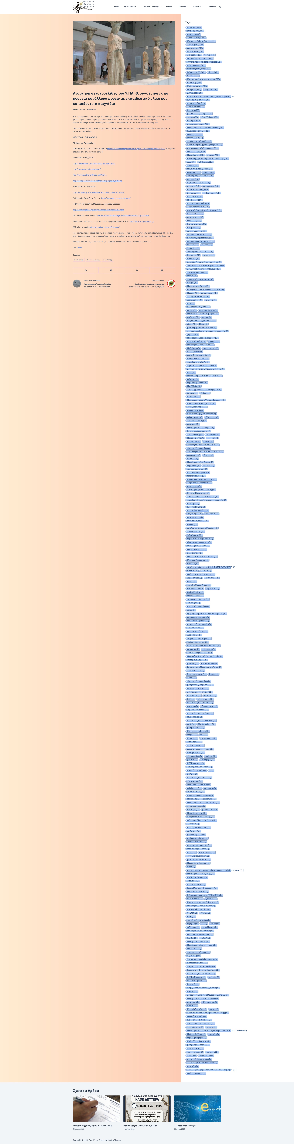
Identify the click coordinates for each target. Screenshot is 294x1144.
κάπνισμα (193, 649)
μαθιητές (192, 1066)
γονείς (209, 55)
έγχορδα (192, 924)
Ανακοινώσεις (93, 260)
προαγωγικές (208, 738)
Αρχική (116, 7)
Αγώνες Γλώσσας (196, 420)
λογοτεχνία (212, 434)
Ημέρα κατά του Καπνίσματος (201, 556)
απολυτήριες (194, 742)
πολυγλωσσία (206, 852)
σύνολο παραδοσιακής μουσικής (204, 62)
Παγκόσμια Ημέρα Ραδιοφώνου (202, 338)
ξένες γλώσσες (195, 792)
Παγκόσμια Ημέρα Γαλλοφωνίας (202, 802)
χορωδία (192, 334)
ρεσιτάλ (192, 760)
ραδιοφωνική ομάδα (198, 124)
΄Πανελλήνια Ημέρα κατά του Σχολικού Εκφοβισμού (211, 1070)
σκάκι (215, 924)
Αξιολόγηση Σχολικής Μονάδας (202, 528)
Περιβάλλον (194, 200)
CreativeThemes (114, 1140)
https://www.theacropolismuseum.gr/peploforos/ (94, 163)
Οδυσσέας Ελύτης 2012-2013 (201, 820)
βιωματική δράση (196, 341)
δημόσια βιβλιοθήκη (197, 710)
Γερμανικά (193, 465)
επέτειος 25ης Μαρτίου (199, 234)
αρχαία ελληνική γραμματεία (201, 320)
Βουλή (208, 441)
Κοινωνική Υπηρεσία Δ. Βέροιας (202, 902)
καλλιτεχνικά (194, 553)
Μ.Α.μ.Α (192, 738)
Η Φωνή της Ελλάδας (198, 849)
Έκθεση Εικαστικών (197, 642)
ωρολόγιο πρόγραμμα (198, 827)
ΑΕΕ (191, 162)
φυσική (191, 524)
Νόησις (191, 735)
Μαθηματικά (194, 196)
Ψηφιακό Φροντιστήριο (198, 638)
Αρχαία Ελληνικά (196, 231)
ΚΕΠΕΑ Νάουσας (196, 977)
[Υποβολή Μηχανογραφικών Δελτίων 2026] (96, 1108)
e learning (78, 260)
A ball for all (193, 635)
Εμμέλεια (211, 89)
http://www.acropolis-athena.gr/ (87, 169)
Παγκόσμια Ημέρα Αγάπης (200, 874)
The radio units (195, 1027)
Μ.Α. (203, 735)
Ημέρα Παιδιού (195, 596)
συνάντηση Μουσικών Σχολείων (202, 445)
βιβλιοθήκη (213, 588)
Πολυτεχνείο (194, 134)
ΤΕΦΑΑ (205, 938)
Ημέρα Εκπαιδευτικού (198, 863)
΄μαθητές (193, 248)
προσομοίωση (195, 434)
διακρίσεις (194, 55)
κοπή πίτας (212, 578)
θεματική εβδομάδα (197, 383)
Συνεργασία (194, 93)
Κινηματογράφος (196, 224)
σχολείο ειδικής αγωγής (199, 624)
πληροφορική (211, 348)
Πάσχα (191, 276)
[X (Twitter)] (111, 270)
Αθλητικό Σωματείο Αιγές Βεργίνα (203, 210)
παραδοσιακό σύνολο (198, 362)
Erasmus (192, 458)
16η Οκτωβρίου (206, 724)
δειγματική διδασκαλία (198, 785)
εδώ (80, 247)
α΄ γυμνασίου (205, 699)
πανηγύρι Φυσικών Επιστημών (202, 496)
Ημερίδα (192, 293)
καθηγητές (194, 89)
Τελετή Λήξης (194, 535)
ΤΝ (204, 924)
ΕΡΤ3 (191, 867)
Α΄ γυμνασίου (195, 217)
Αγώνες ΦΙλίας (195, 745)
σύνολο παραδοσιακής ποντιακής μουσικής (207, 331)
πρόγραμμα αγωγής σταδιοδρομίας (204, 389)
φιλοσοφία (209, 649)
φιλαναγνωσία (195, 588)
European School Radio (201, 41)
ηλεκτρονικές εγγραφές (199, 542)
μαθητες (211, 756)
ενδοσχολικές (194, 417)
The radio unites (195, 670)
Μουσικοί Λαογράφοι (197, 560)
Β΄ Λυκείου (212, 417)
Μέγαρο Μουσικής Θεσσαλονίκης (203, 645)
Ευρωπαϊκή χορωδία (197, 358)
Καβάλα (192, 1006)
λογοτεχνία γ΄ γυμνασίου (199, 767)
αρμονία (213, 155)
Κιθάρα (191, 282)
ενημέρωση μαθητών (198, 941)
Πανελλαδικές (210, 117)
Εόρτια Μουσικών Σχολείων (201, 403)
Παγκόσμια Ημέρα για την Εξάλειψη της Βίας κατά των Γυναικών (217, 1030)
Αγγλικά (192, 179)
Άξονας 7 (192, 984)
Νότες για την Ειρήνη (198, 286)
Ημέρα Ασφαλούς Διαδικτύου (201, 799)
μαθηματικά (211, 514)
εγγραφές (193, 1002)
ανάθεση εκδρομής (197, 189)
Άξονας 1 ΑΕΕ (196, 72)
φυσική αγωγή (195, 410)
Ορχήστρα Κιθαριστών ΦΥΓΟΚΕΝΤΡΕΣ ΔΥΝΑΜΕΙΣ (211, 567)
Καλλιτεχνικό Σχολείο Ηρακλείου (203, 970)
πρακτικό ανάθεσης (197, 521)
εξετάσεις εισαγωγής (198, 69)
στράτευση (193, 956)
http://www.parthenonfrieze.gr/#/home (90, 175)
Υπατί (214, 1009)
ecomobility (194, 220)
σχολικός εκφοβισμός (198, 182)
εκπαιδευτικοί (194, 300)
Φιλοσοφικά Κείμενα (197, 688)
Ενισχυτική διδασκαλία (198, 431)
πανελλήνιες (210, 927)
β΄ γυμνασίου (209, 809)
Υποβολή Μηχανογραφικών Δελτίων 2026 (92, 1126)
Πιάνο (203, 324)
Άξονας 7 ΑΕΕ (194, 1048)
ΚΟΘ (190, 372)
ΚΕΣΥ (191, 852)
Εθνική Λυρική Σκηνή (198, 731)
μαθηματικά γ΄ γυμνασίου (199, 685)
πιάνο (191, 678)
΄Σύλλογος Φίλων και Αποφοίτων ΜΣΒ (205, 265)
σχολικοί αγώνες (196, 806)
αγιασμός (193, 186)
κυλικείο (214, 977)
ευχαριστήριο (194, 578)
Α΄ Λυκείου (193, 831)
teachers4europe (196, 476)
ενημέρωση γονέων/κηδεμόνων (202, 998)
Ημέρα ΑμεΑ (194, 948)
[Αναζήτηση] (220, 7)
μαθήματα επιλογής (197, 838)
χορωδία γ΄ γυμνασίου (198, 920)
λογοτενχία (193, 603)
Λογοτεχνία (195, 44)
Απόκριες (192, 317)
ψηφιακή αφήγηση (196, 1038)
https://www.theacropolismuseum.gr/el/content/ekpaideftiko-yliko (136, 149)
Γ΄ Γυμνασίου (211, 193)
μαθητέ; (192, 774)
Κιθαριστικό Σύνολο (197, 131)
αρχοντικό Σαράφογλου (199, 1059)
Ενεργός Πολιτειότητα (198, 493)
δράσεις (192, 393)
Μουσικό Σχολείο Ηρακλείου (201, 973)
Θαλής (191, 581)
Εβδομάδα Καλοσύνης (198, 1041)
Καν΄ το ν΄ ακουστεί (198, 100)
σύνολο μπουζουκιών (198, 856)
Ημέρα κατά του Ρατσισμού (200, 574)
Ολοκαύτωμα (209, 1002)
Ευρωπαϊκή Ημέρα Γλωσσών (201, 414)
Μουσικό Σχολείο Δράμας (199, 713)
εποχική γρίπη (195, 517)
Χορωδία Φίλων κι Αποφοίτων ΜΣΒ (204, 262)
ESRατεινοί (206, 162)
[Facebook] (86, 270)
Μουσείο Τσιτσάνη (196, 1009)
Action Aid (193, 824)
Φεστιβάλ (193, 120)
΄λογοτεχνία (206, 1055)
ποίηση (192, 165)
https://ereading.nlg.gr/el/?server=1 (105, 227)
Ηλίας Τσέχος (194, 717)
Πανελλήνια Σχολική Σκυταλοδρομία (204, 656)
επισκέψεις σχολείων (198, 617)
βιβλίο (205, 393)
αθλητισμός (193, 441)
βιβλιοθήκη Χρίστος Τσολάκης (201, 327)
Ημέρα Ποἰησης (196, 151)
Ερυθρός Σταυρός (196, 770)
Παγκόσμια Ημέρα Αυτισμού (201, 906)
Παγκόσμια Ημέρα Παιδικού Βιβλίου (204, 127)
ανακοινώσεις (194, 899)
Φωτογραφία (194, 781)
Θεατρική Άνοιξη (208, 310)
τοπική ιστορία (195, 1052)
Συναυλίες (193, 193)
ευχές (191, 610)
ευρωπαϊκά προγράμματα (200, 539)
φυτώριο (192, 564)
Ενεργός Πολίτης (196, 507)
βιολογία (211, 300)
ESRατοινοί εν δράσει (198, 307)
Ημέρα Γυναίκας (195, 1073)
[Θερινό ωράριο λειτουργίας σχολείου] (147, 1108)
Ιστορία (209, 255)
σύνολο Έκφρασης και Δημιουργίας (204, 145)
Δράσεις (169, 7)
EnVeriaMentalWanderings (200, 795)
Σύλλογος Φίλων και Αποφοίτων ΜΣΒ (205, 452)
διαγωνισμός (194, 514)
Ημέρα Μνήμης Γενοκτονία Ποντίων (204, 376)
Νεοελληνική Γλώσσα (198, 546)
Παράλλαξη (193, 386)
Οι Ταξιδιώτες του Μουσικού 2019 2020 (205, 289)
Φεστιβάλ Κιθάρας (196, 660)
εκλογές (214, 1034)
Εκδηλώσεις (195, 51)
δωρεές (208, 172)
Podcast (214, 341)
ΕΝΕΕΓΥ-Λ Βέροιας (197, 877)
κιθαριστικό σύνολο (197, 631)
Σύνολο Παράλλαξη (197, 207)
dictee (191, 324)
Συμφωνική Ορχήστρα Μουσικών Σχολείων (207, 995)
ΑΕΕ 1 (191, 1055)
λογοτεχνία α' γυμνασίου (199, 692)
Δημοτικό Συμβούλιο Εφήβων (201, 365)
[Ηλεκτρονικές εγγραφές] (197, 1108)
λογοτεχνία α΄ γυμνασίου (200, 251)
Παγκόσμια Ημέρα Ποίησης (200, 427)
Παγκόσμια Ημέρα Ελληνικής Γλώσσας (205, 400)
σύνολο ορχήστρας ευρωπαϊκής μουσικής (207, 158)
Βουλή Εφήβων (195, 752)
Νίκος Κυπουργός (196, 813)
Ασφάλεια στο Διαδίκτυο (199, 483)
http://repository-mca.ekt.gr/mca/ (116, 198)
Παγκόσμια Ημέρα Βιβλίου (200, 345)
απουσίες (192, 881)
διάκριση (192, 379)
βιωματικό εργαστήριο (199, 113)
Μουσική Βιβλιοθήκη (197, 510)
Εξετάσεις (193, 255)
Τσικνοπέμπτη (209, 706)
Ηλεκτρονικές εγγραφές (185, 1126)
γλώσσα (211, 899)
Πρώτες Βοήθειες (196, 1034)
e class (207, 245)
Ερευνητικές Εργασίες (198, 909)
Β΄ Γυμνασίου (195, 213)
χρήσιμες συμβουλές (197, 599)
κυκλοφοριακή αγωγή (198, 621)
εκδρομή (213, 438)
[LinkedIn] (162, 270)
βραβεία (192, 663)
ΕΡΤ (190, 303)
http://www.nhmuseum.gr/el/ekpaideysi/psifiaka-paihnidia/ (123, 215)
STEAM (192, 913)
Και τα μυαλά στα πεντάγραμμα (203, 79)
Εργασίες (192, 258)
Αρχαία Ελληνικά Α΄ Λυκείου (201, 966)
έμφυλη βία (193, 455)
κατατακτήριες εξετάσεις (200, 238)
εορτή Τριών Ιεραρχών (198, 355)
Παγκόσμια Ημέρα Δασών (200, 462)
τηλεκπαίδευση (195, 531)
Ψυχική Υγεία (194, 351)
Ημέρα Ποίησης (195, 438)
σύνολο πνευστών (196, 407)
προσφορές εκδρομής (198, 952)
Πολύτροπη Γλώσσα (197, 891)
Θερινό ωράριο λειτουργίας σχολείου (140, 1126)
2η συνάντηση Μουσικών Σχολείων (204, 667)
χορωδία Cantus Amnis (198, 585)
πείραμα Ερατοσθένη (198, 296)
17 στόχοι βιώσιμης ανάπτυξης (202, 1063)
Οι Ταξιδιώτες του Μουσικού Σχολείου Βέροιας (210, 96)
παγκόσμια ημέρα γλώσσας (201, 489)
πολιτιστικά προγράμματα (200, 279)
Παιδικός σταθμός (196, 1016)
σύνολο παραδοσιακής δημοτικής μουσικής (207, 1013)
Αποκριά (192, 706)
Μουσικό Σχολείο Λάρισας (200, 703)
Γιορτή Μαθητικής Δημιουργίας (201, 888)
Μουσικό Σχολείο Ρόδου (199, 777)
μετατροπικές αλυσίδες (198, 845)
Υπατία (205, 913)
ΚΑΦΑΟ (192, 991)
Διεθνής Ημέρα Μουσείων (200, 749)
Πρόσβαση (193, 348)
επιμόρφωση (210, 186)
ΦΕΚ (190, 916)
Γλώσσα (193, 110)
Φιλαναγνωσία (196, 65)
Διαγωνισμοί (195, 48)
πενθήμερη (207, 760)
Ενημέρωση (91, 109)
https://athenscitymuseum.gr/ (141, 221)
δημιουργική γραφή (197, 469)
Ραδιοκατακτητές (197, 86)
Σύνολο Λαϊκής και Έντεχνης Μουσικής (205, 369)
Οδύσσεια (193, 927)
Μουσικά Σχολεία (196, 981)
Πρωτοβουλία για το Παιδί (200, 931)
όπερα (206, 317)
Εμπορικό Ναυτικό (196, 963)
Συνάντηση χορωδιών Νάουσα (202, 959)
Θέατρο (192, 76)
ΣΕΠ (190, 699)
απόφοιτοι (193, 227)
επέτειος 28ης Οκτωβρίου (200, 241)
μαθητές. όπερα (195, 727)
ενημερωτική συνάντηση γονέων (203, 988)
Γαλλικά (192, 245)
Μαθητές (107, 260)
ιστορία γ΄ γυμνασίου (198, 606)
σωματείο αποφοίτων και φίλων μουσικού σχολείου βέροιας (214, 870)
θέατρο (208, 455)
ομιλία (191, 310)
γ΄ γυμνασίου (194, 756)
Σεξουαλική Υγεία (196, 674)
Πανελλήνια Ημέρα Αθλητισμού (202, 314)
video (213, 72)
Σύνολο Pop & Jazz (197, 272)
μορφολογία (194, 486)
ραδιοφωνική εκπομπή (198, 859)
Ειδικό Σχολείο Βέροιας (198, 1020)
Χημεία (213, 674)
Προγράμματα (195, 155)
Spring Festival (195, 592)
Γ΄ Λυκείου (193, 396)
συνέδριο (208, 465)
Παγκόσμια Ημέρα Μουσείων (201, 945)
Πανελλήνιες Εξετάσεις (199, 58)
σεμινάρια (193, 503)
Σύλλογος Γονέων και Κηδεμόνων (203, 269)
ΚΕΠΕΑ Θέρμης (195, 763)
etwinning (193, 172)
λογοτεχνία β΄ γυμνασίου (200, 176)
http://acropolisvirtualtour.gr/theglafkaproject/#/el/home (97, 181)
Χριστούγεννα (195, 107)
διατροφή (212, 1052)
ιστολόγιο (192, 809)
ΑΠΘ (190, 724)
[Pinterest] (137, 270)
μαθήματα (210, 788)
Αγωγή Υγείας (208, 293)
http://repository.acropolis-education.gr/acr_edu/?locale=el (98, 192)
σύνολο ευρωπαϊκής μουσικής (202, 148)
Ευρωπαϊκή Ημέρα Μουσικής (201, 479)
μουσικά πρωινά (196, 834)
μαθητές (193, 34)
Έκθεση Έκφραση (196, 842)
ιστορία (211, 1027)
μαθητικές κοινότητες (197, 1045)
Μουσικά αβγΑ (196, 103)
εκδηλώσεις (193, 788)
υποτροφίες (193, 695)
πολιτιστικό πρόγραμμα (199, 169)
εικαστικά (193, 424)
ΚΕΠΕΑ (192, 938)
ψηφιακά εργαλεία (196, 549)
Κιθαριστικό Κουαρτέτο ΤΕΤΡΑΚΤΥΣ (204, 895)
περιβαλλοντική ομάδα (199, 141)
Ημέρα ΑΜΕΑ (195, 138)
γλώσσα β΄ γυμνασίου (198, 448)
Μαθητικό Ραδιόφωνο (198, 472)
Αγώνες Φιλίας (195, 628)
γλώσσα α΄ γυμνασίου (198, 681)
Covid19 (192, 571)
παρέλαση (210, 695)
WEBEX (206, 571)
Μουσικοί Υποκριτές (198, 203)
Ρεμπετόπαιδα (209, 663)
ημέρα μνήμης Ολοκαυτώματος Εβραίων (206, 613)
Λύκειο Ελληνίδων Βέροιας (200, 1023)
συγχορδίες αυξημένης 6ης (200, 817)
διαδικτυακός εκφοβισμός (199, 934)
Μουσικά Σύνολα (196, 884)
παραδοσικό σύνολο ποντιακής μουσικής (206, 500)
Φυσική (192, 117)
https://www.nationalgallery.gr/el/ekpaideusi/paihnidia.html (98, 210)
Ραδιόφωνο (195, 31)
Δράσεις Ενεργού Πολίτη (199, 653)
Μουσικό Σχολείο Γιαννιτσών (201, 720)
